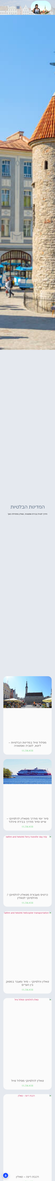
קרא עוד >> (27, 750)
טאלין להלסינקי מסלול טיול (27, 1080)
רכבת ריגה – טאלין (27, 1176)
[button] (18, 7)
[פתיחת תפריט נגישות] (6, 1175)
